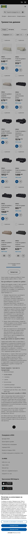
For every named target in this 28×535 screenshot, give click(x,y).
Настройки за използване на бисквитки (13, 521)
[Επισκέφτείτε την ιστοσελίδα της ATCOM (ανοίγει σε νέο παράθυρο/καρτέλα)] (14, 532)
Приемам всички (14, 529)
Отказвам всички (14, 525)
